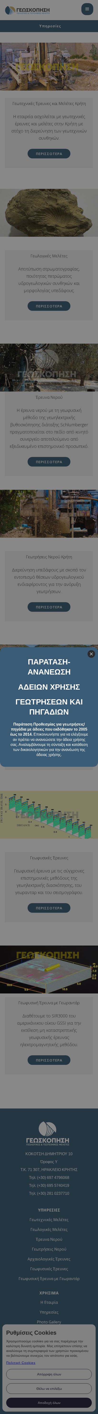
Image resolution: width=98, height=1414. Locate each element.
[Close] (91, 654)
